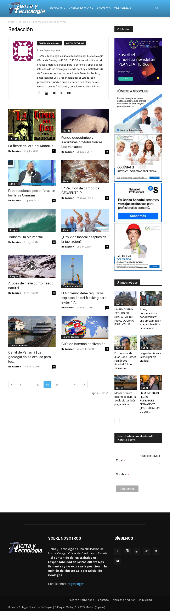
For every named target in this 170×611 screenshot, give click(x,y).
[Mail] (55, 93)
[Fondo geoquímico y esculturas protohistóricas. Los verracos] (85, 121)
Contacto (103, 8)
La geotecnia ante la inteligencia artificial (150, 357)
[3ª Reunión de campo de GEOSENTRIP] (85, 171)
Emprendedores (71, 336)
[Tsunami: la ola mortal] (32, 220)
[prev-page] (11, 384)
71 (75, 384)
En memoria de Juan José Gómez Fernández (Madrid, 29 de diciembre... (125, 361)
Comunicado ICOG (72, 286)
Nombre (122, 474)
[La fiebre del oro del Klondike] (32, 125)
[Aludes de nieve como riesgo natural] (32, 266)
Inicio (11, 22)
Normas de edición (81, 8)
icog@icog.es (75, 584)
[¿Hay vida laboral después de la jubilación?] (85, 220)
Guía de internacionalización (83, 344)
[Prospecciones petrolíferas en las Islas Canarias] (32, 173)
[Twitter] (63, 93)
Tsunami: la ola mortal (25, 237)
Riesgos (14, 230)
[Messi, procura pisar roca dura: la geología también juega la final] (125, 382)
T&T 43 (66, 130)
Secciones (55, 8)
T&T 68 (119, 304)
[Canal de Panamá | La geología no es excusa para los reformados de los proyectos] (32, 331)
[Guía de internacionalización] (85, 327)
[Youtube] (70, 93)
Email (121, 460)
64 (57, 384)
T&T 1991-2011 (122, 8)
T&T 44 (13, 139)
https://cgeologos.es (48, 50)
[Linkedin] (48, 93)
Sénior (13, 183)
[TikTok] (146, 551)
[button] (157, 8)
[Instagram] (127, 551)
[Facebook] (40, 93)
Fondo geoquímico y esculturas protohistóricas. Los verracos (82, 142)
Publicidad (145, 600)
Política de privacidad (81, 600)
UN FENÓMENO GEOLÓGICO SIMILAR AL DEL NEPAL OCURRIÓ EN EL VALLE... (124, 317)
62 (37, 384)
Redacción (14, 150)
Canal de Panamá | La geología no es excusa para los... (29, 356)
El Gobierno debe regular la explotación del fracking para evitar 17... (83, 297)
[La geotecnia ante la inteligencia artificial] (151, 342)
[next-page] (84, 384)
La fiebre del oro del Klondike (30, 146)
